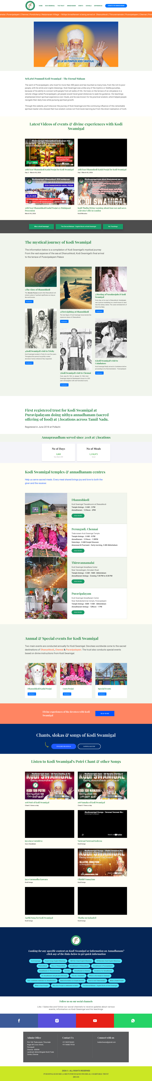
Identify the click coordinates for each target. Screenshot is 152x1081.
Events (80, 5)
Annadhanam (71, 5)
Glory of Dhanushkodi (58, 966)
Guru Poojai (68, 688)
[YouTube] (95, 1021)
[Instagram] (57, 1021)
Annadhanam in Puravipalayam (103, 966)
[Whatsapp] (133, 1021)
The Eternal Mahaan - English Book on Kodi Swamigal (100, 985)
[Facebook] (19, 1021)
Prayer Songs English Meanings (55, 961)
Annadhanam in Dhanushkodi (79, 966)
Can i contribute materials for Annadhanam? (41, 980)
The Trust (60, 5)
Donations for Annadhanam (103, 971)
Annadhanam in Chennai (82, 971)
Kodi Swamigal (50, 5)
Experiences (98, 5)
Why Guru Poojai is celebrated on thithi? (65, 985)
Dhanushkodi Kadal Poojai (40, 688)
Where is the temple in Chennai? (99, 975)
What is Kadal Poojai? (117, 980)
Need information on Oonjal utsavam (72, 980)
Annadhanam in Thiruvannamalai (49, 971)
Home (40, 5)
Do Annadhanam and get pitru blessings (54, 975)
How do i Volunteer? (78, 975)
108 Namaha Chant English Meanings (108, 961)
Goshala (88, 5)
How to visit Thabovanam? (96, 980)
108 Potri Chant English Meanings (81, 961)
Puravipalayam (73, 649)
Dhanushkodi (47, 649)
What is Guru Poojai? (41, 985)
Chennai (59, 649)
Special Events (104, 688)
